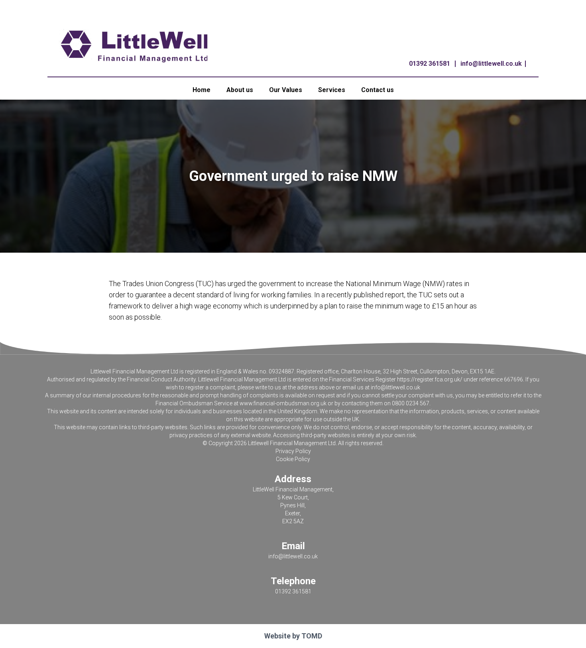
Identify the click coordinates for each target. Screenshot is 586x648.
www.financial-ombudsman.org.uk (283, 403)
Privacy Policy (293, 451)
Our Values (285, 90)
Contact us (377, 90)
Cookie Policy (293, 459)
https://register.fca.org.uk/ (429, 379)
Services (331, 90)
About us (239, 90)
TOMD (311, 636)
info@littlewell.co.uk (491, 63)
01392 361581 (429, 63)
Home (201, 90)
